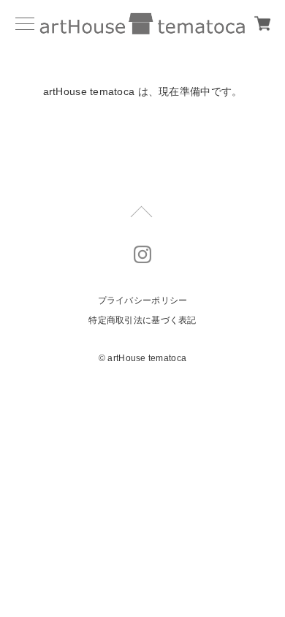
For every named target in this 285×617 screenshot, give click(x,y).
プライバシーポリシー (143, 300)
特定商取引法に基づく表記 (142, 320)
